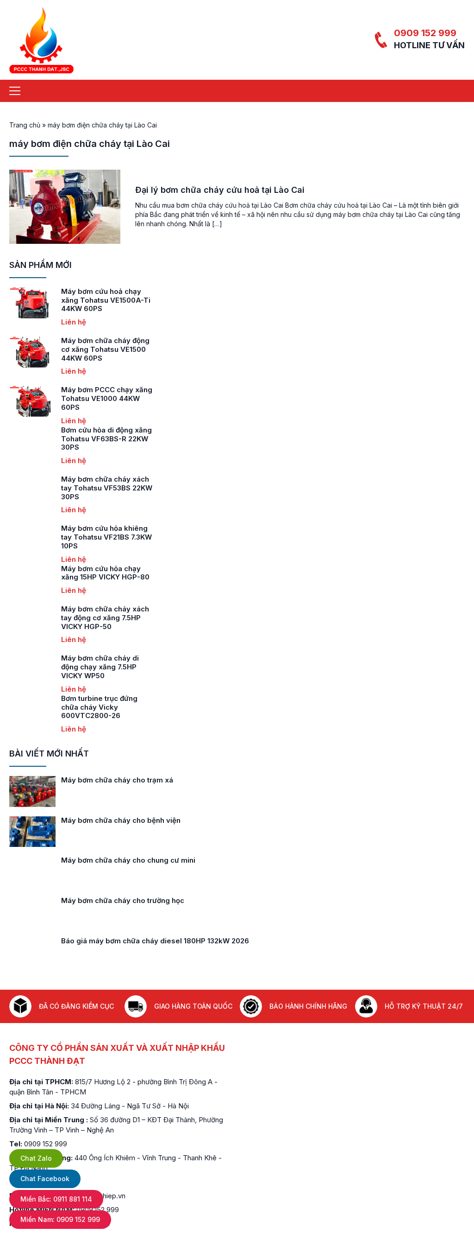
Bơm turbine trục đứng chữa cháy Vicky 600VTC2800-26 (99, 707)
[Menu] (14, 91)
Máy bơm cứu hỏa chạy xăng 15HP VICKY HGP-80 (105, 573)
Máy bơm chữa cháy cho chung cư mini (128, 860)
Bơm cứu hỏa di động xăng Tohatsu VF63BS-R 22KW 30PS (106, 439)
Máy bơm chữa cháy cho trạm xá (117, 780)
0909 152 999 (425, 32)
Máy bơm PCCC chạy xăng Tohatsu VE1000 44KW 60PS (106, 398)
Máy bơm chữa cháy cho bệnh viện (121, 820)
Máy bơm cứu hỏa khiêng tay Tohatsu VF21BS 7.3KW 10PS (106, 537)
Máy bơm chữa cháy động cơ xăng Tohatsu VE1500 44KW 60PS (105, 349)
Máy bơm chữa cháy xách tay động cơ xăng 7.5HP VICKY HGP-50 (105, 617)
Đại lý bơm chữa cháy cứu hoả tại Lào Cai (220, 190)
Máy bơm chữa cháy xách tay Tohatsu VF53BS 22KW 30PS (106, 488)
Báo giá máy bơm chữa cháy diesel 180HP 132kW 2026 (155, 940)
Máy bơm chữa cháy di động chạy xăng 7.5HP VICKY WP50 (100, 667)
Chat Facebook (44, 1179)
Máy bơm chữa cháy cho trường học (122, 900)
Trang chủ (24, 125)
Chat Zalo (36, 1158)
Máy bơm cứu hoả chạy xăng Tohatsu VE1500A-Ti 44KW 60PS (105, 300)
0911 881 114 (56, 1199)
